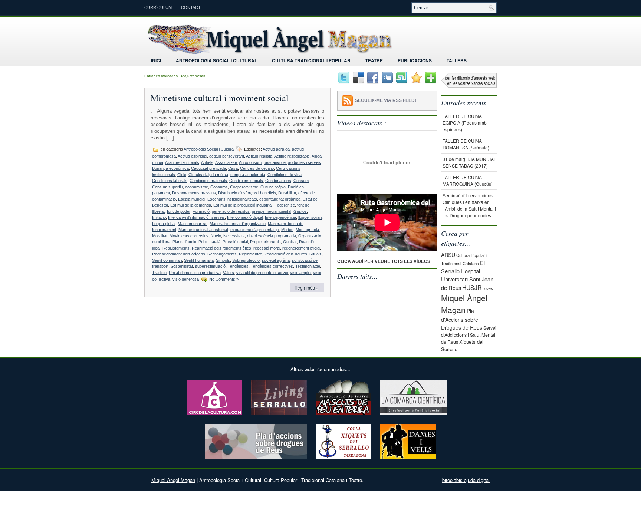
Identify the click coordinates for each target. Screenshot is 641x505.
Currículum (158, 7)
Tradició (159, 272)
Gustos (300, 211)
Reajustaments (176, 248)
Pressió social (235, 242)
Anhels (207, 162)
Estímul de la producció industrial (242, 205)
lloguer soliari (310, 217)
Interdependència (280, 217)
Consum (301, 180)
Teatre (374, 60)
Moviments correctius (189, 236)
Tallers (457, 60)
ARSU (448, 254)
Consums (219, 187)
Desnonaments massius (194, 193)
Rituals (315, 254)
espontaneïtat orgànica (279, 199)
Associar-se (226, 162)
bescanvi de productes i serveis (292, 162)
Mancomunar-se (192, 223)
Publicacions (415, 60)
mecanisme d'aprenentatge (254, 229)
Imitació (159, 217)
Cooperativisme (244, 187)
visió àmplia (300, 272)
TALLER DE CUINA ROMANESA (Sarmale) (466, 144)
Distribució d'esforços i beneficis (247, 193)
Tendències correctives (272, 266)
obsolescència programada (271, 236)
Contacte (192, 7)
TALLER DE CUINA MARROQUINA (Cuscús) (468, 180)
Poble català (209, 242)
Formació (201, 211)
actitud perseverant (226, 156)
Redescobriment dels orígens (178, 254)
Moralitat (159, 236)
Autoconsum (250, 162)
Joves (488, 288)
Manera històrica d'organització (238, 223)
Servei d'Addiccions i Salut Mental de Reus (468, 335)
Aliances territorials (182, 162)
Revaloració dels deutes (285, 254)
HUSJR (471, 287)
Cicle (181, 174)
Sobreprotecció (246, 260)
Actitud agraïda (276, 149)
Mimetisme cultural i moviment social (220, 98)
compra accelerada (247, 174)
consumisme (196, 187)
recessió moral (266, 248)
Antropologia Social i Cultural (216, 60)
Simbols (223, 260)
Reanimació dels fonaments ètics (221, 248)
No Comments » (224, 279)
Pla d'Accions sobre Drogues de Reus (461, 319)
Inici (156, 60)
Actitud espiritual (192, 156)
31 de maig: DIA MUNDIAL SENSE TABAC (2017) (469, 162)
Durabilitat (287, 193)
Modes (287, 229)
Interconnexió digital (245, 217)
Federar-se (285, 205)
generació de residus (231, 211)
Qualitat (290, 242)
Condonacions (278, 180)
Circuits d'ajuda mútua (208, 174)
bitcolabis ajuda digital (466, 479)
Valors (228, 272)
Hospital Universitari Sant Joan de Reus (467, 279)
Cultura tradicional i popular (311, 60)
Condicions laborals (169, 180)
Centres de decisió (257, 168)
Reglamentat (250, 254)
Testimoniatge (307, 266)
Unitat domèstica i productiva (195, 272)
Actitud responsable (292, 156)
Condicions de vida (284, 174)
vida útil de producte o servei (262, 272)
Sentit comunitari (167, 260)
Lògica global (163, 223)
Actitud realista (259, 156)
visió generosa (185, 279)
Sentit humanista (199, 260)
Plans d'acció (184, 242)
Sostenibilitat (182, 266)
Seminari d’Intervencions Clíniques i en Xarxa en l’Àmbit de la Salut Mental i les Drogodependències (469, 205)
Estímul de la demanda (190, 205)
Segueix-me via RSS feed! (385, 100)
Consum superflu (167, 187)
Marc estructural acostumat (203, 229)
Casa (233, 168)
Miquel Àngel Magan (173, 479)
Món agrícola (307, 229)
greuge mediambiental (271, 211)
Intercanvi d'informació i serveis (196, 217)
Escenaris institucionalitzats (232, 199)
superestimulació (210, 266)
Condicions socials (246, 180)
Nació (216, 236)
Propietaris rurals (265, 242)
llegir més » (307, 287)
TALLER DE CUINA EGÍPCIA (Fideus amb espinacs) (465, 122)
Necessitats (234, 236)
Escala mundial (191, 199)
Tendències (238, 266)
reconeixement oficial (301, 248)
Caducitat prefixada (208, 168)
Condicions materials (208, 180)
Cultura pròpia (273, 187)
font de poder (178, 211)
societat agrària (276, 260)
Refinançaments (222, 254)
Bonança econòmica (170, 168)
